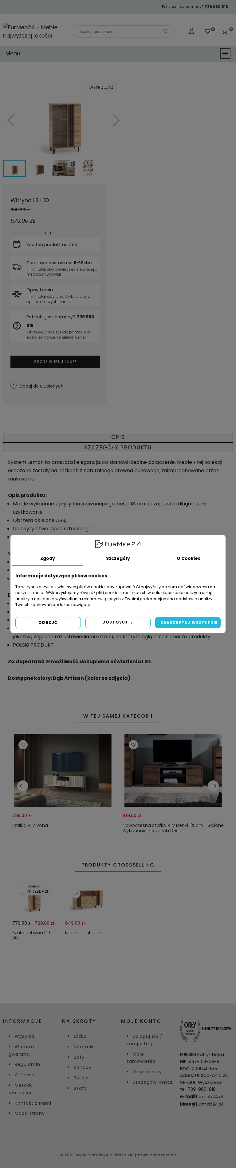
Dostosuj (115, 622)
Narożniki (84, 1047)
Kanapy (83, 1067)
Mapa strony (30, 1113)
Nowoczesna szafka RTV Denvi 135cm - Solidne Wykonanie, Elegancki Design (173, 828)
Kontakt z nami (33, 1103)
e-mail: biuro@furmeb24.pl (201, 1104)
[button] (37, 386)
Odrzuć (47, 622)
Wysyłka (24, 1036)
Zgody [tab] (47, 558)
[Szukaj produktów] (166, 31)
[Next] (213, 785)
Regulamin (27, 1064)
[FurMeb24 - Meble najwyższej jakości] (35, 31)
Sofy (79, 1057)
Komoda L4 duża (83, 933)
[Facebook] (110, 1130)
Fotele (81, 1078)
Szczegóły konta (152, 1082)
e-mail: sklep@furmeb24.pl (201, 1096)
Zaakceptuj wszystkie (189, 622)
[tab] (118, 437)
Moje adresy (147, 1072)
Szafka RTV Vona (30, 825)
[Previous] (22, 785)
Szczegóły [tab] (118, 558)
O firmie (25, 1075)
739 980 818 (216, 6)
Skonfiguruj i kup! (55, 361)
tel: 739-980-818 (198, 1089)
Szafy (80, 1088)
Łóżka (80, 1036)
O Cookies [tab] (188, 558)
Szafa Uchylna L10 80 (31, 935)
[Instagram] (125, 1130)
